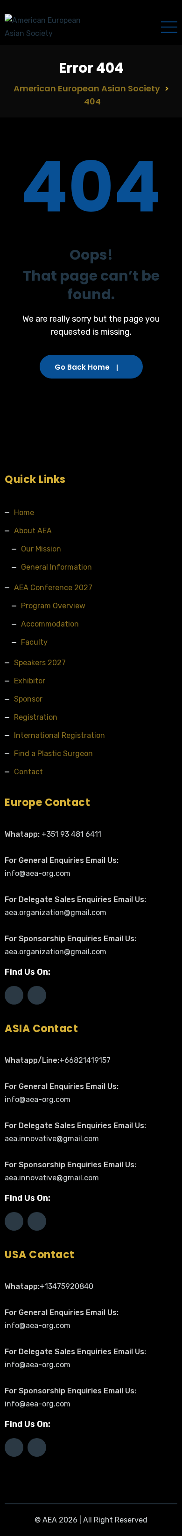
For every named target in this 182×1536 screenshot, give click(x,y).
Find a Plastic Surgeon (53, 753)
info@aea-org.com (37, 873)
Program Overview (53, 605)
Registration (35, 717)
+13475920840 (66, 1286)
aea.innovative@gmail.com (52, 1138)
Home (24, 512)
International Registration (59, 735)
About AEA (33, 530)
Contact (28, 771)
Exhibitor (29, 680)
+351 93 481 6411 (71, 834)
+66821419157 (85, 1060)
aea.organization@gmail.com (55, 912)
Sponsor (28, 699)
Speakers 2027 (40, 662)
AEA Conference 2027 (53, 587)
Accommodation (50, 624)
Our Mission (41, 548)
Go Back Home (82, 367)
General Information (56, 567)
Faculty (34, 642)
